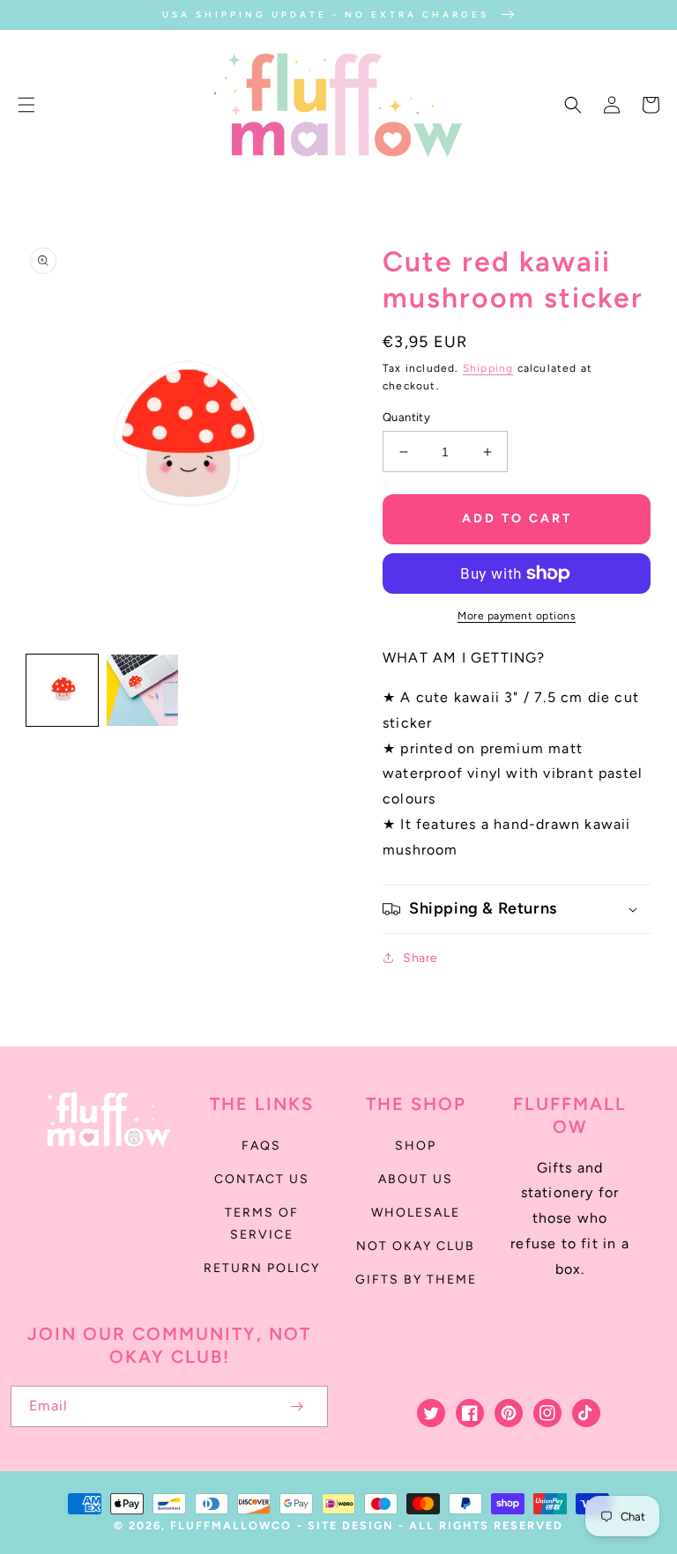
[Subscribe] (296, 1406)
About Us (415, 1179)
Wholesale (415, 1212)
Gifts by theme (416, 1279)
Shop (415, 1145)
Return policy (262, 1268)
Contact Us (261, 1179)
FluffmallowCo (231, 1525)
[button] (26, 104)
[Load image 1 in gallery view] (62, 690)
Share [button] (420, 958)
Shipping (488, 368)
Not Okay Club (415, 1246)
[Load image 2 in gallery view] (142, 690)
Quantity (406, 417)
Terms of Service (262, 1223)
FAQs (261, 1145)
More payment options (517, 616)
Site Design (351, 1525)
